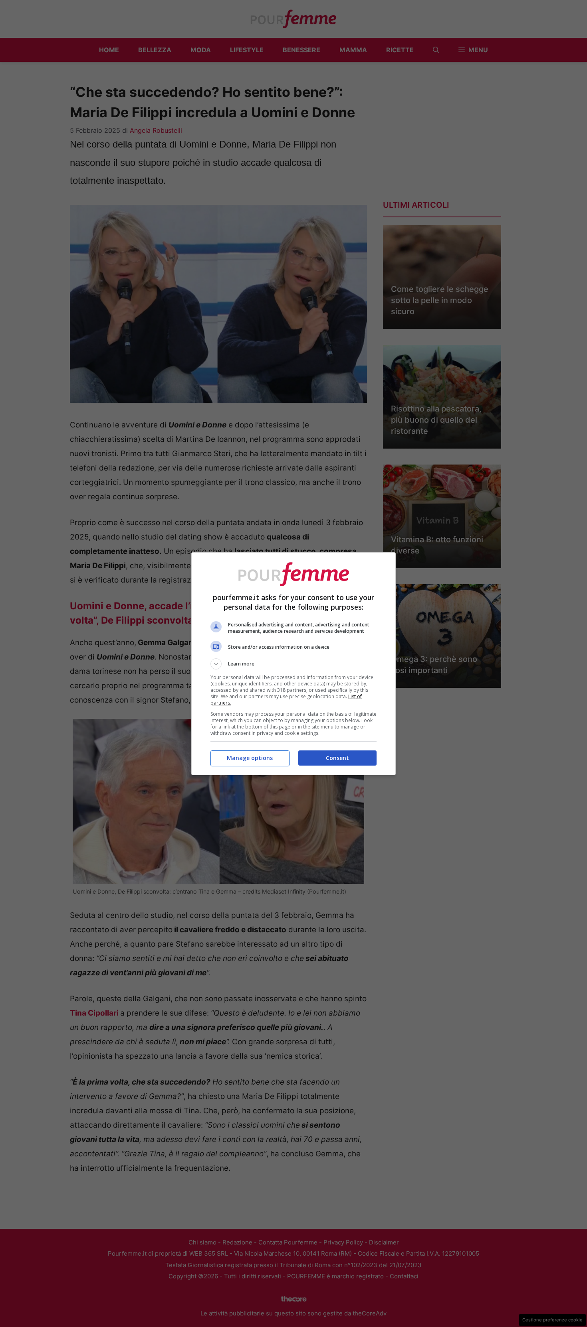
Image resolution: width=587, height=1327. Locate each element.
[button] (293, 663)
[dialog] (293, 663)
